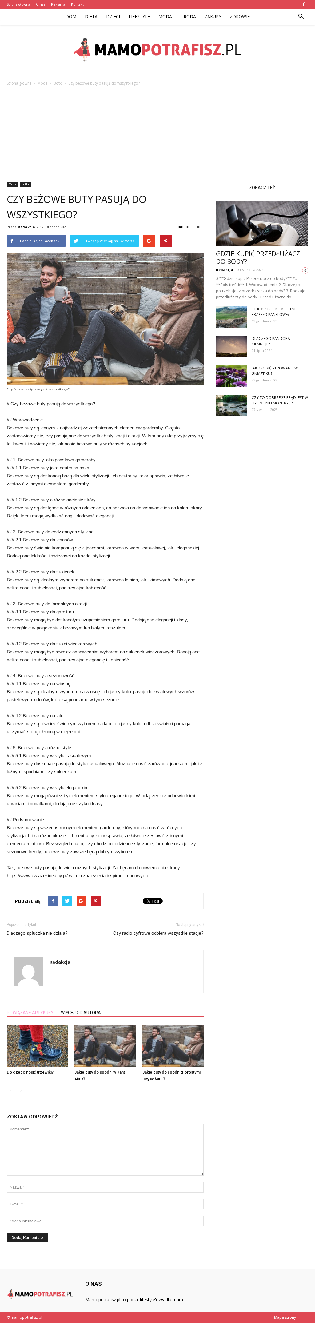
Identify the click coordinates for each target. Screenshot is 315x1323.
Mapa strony (285, 1317)
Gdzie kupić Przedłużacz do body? (258, 257)
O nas (40, 4)
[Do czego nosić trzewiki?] (37, 1046)
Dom (71, 16)
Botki (25, 184)
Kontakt (77, 4)
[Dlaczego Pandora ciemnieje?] (231, 346)
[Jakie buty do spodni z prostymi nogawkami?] (173, 1046)
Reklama (58, 4)
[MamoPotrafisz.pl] (157, 50)
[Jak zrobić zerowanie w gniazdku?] (231, 376)
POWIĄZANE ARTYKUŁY (30, 1012)
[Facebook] (303, 4)
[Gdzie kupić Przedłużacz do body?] (262, 223)
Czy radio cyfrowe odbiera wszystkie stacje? (158, 933)
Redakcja (26, 227)
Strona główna (18, 4)
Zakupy (213, 16)
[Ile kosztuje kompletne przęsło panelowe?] (231, 317)
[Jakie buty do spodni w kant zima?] (105, 1046)
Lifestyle (139, 16)
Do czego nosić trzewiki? (30, 1072)
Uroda (188, 16)
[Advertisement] (157, 132)
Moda (165, 16)
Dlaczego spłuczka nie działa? (37, 933)
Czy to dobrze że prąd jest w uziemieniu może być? (280, 400)
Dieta (91, 16)
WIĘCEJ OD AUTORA (81, 1012)
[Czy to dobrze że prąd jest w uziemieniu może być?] (231, 405)
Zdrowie (240, 16)
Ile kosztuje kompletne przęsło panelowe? (274, 311)
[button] (300, 16)
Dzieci (113, 16)
